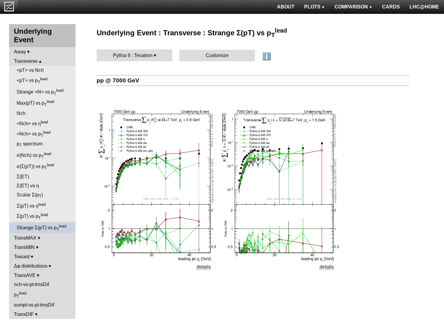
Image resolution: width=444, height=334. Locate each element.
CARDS (391, 6)
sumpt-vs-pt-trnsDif (34, 304)
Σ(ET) (23, 176)
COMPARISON (351, 6)
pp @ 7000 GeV (118, 80)
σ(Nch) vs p (34, 155)
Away (20, 51)
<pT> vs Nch (30, 70)
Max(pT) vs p (35, 103)
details (204, 266)
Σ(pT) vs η (31, 205)
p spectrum (30, 144)
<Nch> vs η (32, 123)
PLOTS (312, 6)
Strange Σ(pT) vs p (41, 228)
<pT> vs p (32, 80)
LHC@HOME (424, 6)
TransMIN (24, 247)
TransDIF (24, 314)
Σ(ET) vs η (28, 185)
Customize (217, 55)
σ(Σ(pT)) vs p (35, 166)
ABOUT (285, 6)
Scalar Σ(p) (30, 195)
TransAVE (25, 275)
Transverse (26, 61)
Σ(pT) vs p (32, 216)
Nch (21, 113)
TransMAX (25, 237)
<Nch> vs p (33, 134)
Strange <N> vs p (40, 92)
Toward (22, 256)
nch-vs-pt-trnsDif (31, 284)
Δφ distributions (30, 266)
